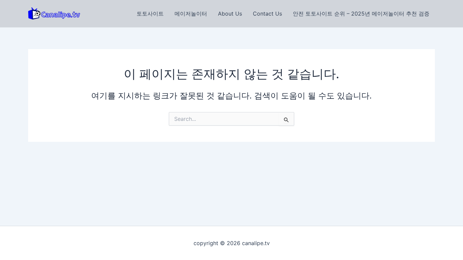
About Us (230, 13)
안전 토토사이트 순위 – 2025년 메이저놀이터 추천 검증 (361, 13)
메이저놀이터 (191, 13)
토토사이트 (150, 13)
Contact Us (267, 13)
